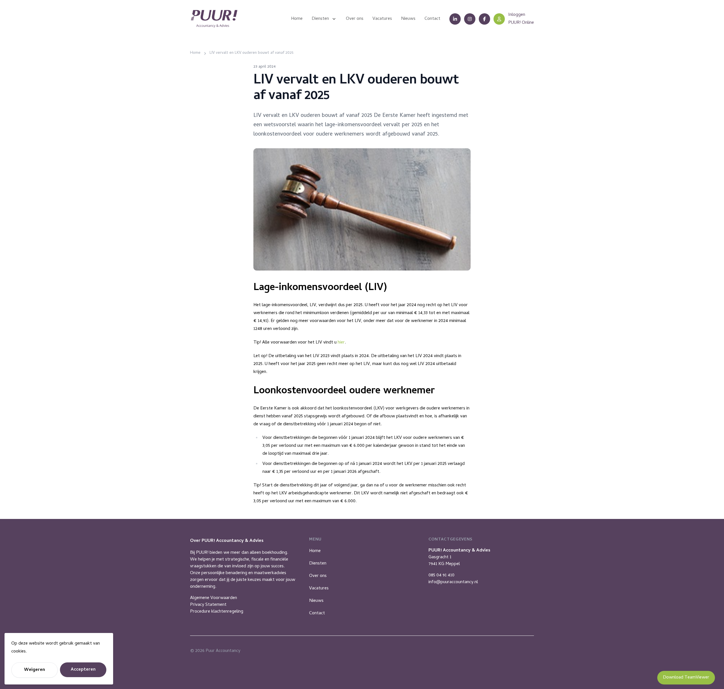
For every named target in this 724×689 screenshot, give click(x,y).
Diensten (317, 563)
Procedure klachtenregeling (216, 611)
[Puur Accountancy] (214, 19)
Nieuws (316, 601)
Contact (317, 613)
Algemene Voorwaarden (213, 598)
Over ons (318, 576)
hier (341, 342)
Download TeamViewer (686, 677)
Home (315, 551)
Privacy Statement (208, 605)
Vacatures (319, 588)
